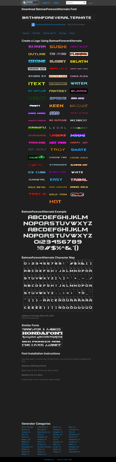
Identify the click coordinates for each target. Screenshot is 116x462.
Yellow (41, 454)
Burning (41, 429)
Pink (25, 444)
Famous (26, 33)
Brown (26, 429)
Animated (42, 427)
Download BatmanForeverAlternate (50, 24)
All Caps (62, 33)
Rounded (27, 447)
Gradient (42, 437)
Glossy (57, 434)
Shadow (74, 447)
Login (90, 3)
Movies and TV (49, 33)
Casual (57, 429)
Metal (25, 442)
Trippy (57, 452)
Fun (25, 434)
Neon (41, 442)
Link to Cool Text (64, 459)
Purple (41, 444)
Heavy (72, 33)
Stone (41, 452)
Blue (72, 427)
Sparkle (73, 449)
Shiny (41, 449)
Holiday (42, 439)
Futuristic (36, 33)
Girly (40, 434)
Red (56, 444)
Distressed (43, 432)
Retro (72, 444)
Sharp (25, 449)
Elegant (58, 432)
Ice (55, 439)
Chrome (74, 429)
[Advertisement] (11, 41)
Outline (73, 442)
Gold (25, 437)
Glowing (74, 434)
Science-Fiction (45, 447)
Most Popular (27, 427)
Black (57, 427)
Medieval (74, 439)
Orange (58, 442)
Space (57, 449)
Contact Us (49, 459)
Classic (26, 432)
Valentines (74, 452)
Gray (56, 437)
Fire (72, 432)
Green (73, 437)
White (25, 454)
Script (57, 447)
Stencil (26, 452)
